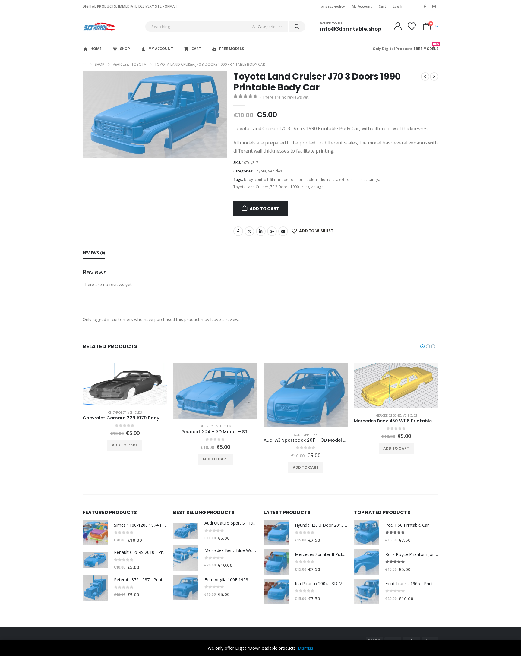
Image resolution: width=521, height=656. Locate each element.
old (294, 179)
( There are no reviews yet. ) (285, 97)
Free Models (231, 48)
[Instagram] (434, 6)
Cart (382, 6)
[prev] (425, 76)
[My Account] (398, 26)
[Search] (297, 26)
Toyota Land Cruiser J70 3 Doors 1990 (266, 186)
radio (320, 179)
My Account (362, 6)
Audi (298, 435)
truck (305, 186)
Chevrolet (117, 412)
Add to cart (264, 209)
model (283, 179)
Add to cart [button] (125, 445)
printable (306, 179)
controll (261, 179)
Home (96, 48)
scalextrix (340, 179)
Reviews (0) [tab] (94, 252)
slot (363, 179)
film (273, 179)
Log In (398, 6)
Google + (272, 231)
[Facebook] (425, 6)
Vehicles (275, 171)
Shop (125, 48)
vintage (317, 186)
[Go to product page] (125, 384)
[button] (84, 114)
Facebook (238, 231)
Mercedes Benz (388, 415)
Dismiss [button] (305, 648)
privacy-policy (333, 6)
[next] (434, 76)
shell (354, 179)
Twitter (249, 231)
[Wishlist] (412, 26)
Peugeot (207, 426)
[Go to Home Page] (84, 64)
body (248, 179)
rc (328, 179)
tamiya (374, 179)
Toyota (260, 171)
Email (283, 231)
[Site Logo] (99, 26)
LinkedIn (261, 231)
